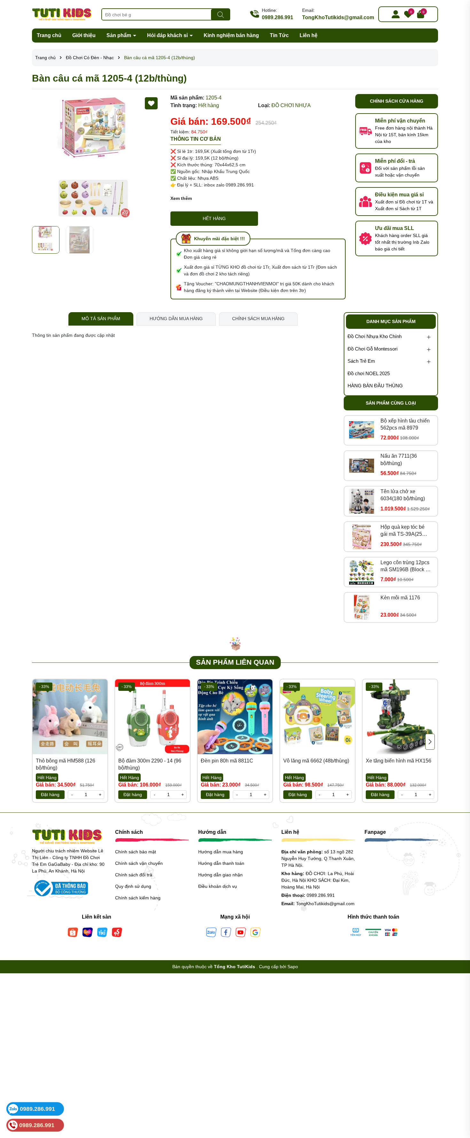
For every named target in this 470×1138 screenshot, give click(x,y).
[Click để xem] (96, 158)
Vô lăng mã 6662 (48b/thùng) (316, 760)
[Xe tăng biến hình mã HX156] (400, 716)
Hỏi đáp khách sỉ (168, 35)
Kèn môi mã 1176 (400, 597)
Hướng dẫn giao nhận (220, 874)
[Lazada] (87, 931)
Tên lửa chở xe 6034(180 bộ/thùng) (402, 495)
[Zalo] (211, 931)
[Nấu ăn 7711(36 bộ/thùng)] (361, 465)
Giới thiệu (84, 35)
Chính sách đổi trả (133, 874)
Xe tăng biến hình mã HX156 (398, 760)
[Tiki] (102, 931)
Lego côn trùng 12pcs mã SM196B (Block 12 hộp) (405, 566)
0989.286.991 (277, 17)
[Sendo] (117, 931)
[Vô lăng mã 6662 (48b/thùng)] (317, 716)
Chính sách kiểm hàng (138, 897)
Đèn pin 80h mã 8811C (227, 760)
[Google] (255, 931)
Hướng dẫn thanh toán (221, 863)
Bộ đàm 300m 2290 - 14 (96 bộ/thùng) (149, 764)
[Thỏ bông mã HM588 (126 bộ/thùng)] (70, 716)
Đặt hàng (50, 794)
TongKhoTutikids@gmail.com (338, 17)
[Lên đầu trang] (457, 1099)
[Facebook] (226, 931)
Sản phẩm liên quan (235, 662)
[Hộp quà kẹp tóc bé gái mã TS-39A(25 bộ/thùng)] (361, 536)
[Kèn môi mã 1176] (361, 607)
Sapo (292, 966)
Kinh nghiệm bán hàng (231, 35)
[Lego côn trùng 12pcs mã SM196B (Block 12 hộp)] (361, 571)
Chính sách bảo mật (135, 851)
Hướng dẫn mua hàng (220, 851)
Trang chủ (49, 35)
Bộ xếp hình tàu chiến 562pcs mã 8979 (405, 424)
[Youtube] (241, 931)
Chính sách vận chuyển (139, 863)
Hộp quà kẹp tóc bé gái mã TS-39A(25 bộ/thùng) (402, 531)
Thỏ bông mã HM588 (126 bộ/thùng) (65, 764)
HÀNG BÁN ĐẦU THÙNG (375, 385)
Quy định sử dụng (133, 886)
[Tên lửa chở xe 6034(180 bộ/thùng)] (361, 501)
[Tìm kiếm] (220, 14)
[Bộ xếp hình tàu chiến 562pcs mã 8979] (361, 430)
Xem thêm (181, 198)
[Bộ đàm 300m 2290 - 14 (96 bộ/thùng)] (152, 716)
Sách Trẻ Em (361, 361)
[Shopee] (73, 931)
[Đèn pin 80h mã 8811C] (235, 716)
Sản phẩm (119, 35)
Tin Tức (279, 35)
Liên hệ (308, 35)
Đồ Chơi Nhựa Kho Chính (375, 336)
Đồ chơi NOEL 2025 (369, 373)
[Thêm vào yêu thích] (151, 103)
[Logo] (62, 13)
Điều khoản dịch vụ (217, 886)
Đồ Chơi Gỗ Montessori (372, 349)
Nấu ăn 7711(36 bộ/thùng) (398, 459)
